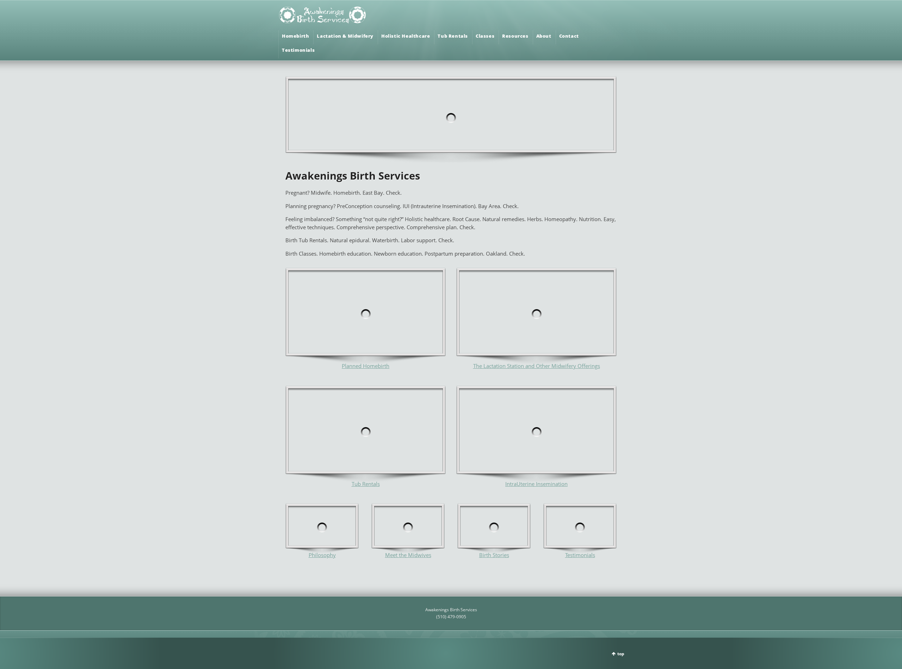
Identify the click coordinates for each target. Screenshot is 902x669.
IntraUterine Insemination (536, 483)
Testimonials (580, 554)
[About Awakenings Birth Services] (408, 528)
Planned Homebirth (365, 365)
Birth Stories (494, 554)
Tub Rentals (366, 483)
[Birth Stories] (494, 528)
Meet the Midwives (408, 554)
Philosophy (322, 554)
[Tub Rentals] (365, 434)
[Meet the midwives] (322, 528)
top (620, 654)
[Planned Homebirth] (365, 316)
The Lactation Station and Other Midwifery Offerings (536, 365)
